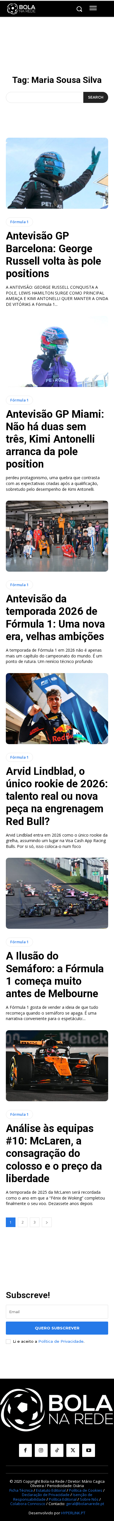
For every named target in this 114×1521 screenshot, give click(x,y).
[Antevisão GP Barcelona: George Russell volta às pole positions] (57, 173)
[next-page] (47, 1222)
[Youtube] (88, 1450)
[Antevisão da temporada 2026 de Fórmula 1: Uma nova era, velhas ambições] (57, 536)
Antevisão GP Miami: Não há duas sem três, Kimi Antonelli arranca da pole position (55, 439)
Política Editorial (63, 1499)
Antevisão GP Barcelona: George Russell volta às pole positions (53, 255)
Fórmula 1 (19, 221)
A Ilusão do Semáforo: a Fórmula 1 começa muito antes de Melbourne (55, 975)
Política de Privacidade (61, 1341)
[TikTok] (57, 1450)
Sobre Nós (89, 1499)
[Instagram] (41, 1450)
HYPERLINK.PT (73, 1512)
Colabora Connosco (27, 1503)
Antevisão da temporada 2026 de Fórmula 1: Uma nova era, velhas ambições (55, 618)
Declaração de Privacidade (46, 1494)
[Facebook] (25, 1450)
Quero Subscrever (57, 1328)
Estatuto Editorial (51, 1490)
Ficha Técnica (21, 1490)
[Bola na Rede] (21, 9)
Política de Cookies (85, 1490)
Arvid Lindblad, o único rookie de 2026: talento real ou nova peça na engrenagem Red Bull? (57, 796)
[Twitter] (72, 1450)
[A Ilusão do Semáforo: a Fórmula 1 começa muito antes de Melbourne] (57, 893)
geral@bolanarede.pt (85, 1503)
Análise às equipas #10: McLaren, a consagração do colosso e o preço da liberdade (54, 1153)
